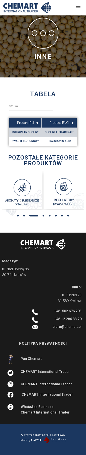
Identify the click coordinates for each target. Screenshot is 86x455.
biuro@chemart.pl (67, 327)
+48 (68, 311)
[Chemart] (28, 7)
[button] (18, 215)
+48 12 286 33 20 (68, 319)
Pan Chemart (31, 359)
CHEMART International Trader (45, 372)
